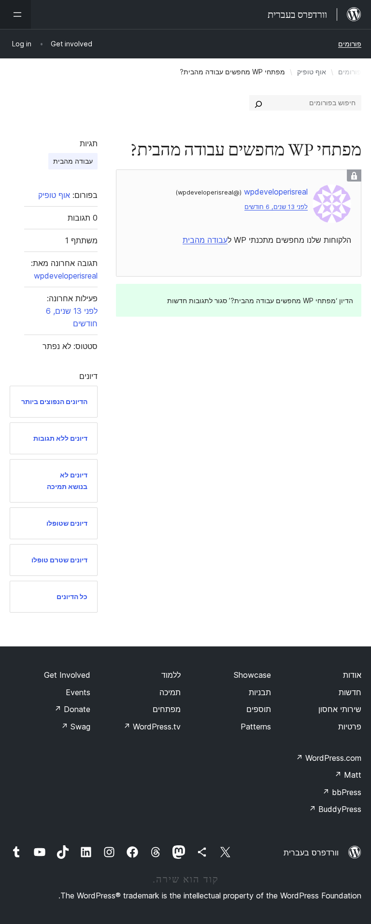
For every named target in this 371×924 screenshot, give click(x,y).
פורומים (349, 44)
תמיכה (170, 692)
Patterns (256, 726)
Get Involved (67, 675)
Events (78, 692)
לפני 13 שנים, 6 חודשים (276, 206)
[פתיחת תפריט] (15, 14)
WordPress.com (328, 758)
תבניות (260, 692)
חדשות (350, 692)
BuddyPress (335, 809)
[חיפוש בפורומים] (258, 103)
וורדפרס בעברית (311, 852)
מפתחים (167, 709)
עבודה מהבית (205, 240)
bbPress (341, 792)
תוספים (258, 709)
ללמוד (171, 675)
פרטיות (349, 726)
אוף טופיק (311, 72)
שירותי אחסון (339, 709)
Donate (72, 709)
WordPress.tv (152, 726)
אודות (352, 675)
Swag (75, 726)
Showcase (252, 675)
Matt (347, 775)
